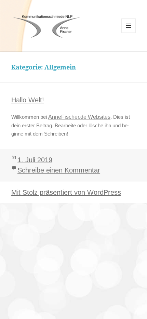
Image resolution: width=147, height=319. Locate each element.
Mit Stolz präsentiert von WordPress (66, 192)
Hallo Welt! (27, 100)
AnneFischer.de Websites (79, 117)
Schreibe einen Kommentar (58, 170)
